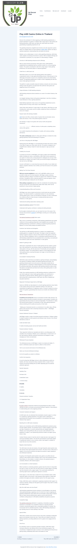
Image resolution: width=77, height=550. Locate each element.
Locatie (69, 11)
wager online (44, 49)
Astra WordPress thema (51, 547)
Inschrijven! (63, 11)
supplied (33, 212)
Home (41, 11)
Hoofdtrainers (47, 11)
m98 (21, 117)
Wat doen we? (56, 11)
